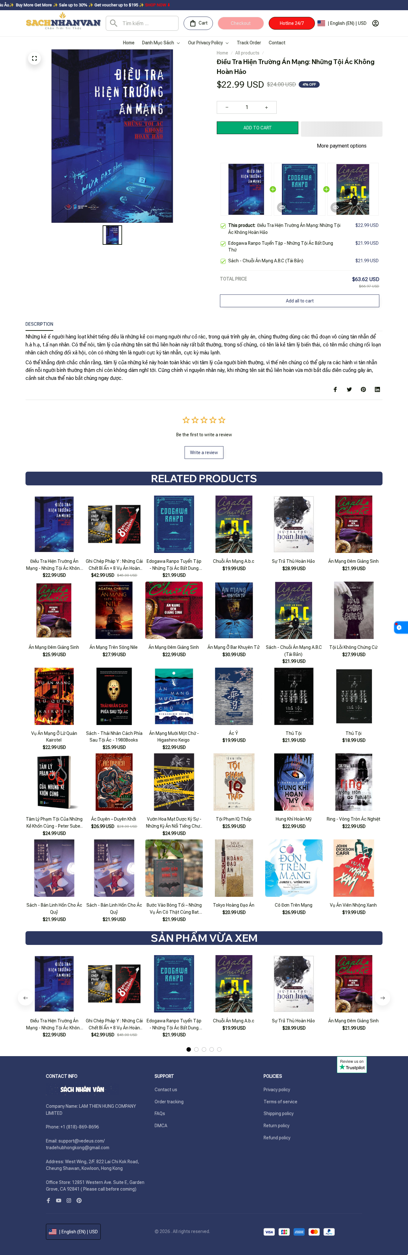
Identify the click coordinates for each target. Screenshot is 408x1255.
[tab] (189, 1049)
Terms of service (280, 1101)
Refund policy (277, 1137)
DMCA (161, 1125)
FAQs (160, 1113)
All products (247, 52)
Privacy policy (277, 1089)
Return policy (276, 1125)
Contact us (166, 1089)
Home (222, 52)
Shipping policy (279, 1113)
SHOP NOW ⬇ (102, 5)
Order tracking (169, 1101)
